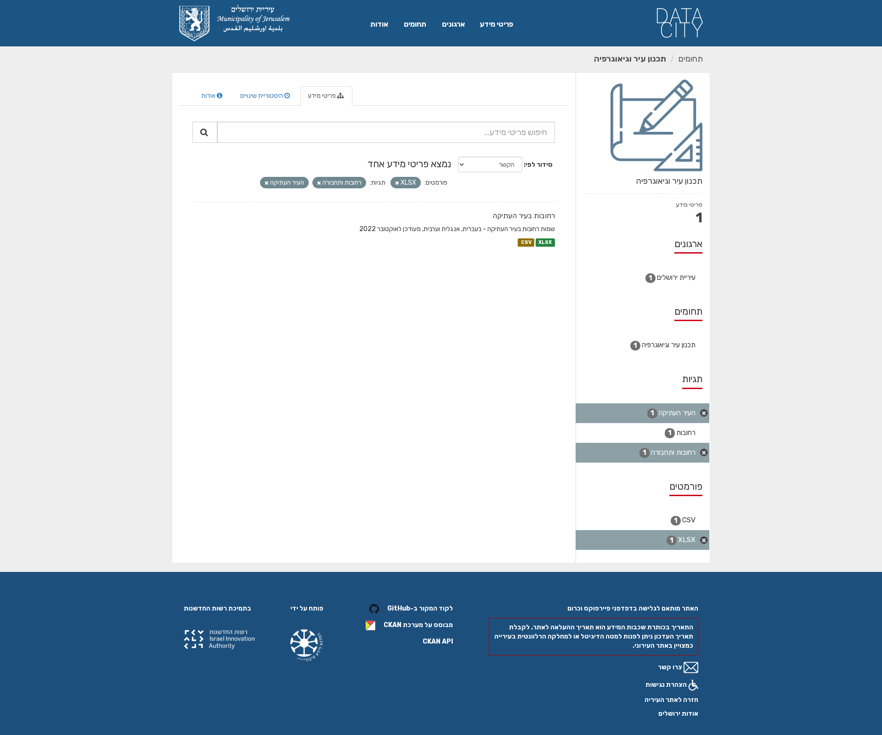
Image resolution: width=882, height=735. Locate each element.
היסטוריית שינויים (262, 96)
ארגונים (453, 24)
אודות (379, 24)
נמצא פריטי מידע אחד (409, 164)
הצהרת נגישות (666, 685)
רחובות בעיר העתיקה (523, 215)
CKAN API (438, 641)
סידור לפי (539, 165)
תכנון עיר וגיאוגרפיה (630, 59)
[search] (204, 132)
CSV (526, 242)
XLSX (545, 242)
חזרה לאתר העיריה (671, 700)
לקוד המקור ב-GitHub (420, 608)
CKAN (392, 625)
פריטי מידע (496, 24)
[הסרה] (397, 183)
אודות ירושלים (678, 714)
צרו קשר (671, 667)
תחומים (415, 24)
